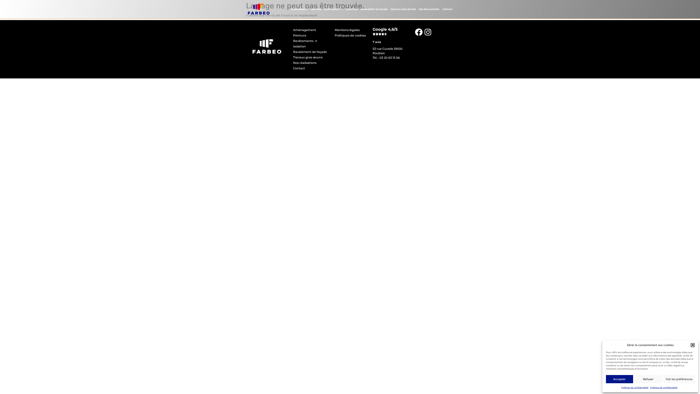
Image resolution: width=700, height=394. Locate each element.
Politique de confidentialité (634, 387)
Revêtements (332, 9)
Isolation (351, 9)
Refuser (648, 379)
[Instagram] (427, 31)
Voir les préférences (679, 379)
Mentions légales (347, 30)
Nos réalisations (429, 9)
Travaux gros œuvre (403, 9)
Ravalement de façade (374, 9)
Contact (447, 9)
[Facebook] (418, 31)
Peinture (316, 9)
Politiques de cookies (350, 35)
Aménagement (299, 9)
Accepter (619, 379)
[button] (693, 345)
